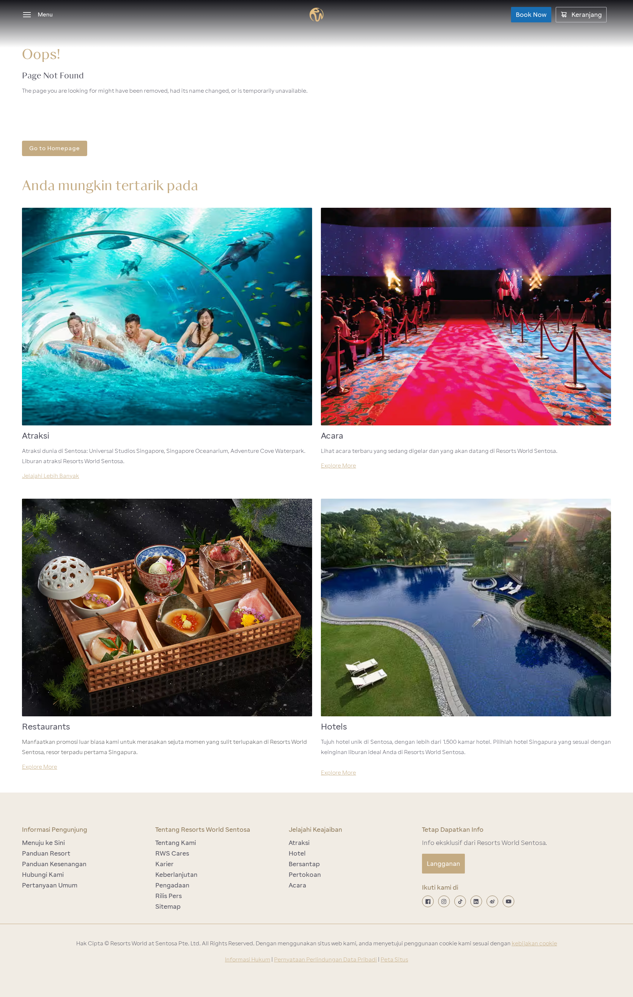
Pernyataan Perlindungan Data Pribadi (325, 959)
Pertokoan (305, 874)
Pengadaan (172, 885)
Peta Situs (394, 959)
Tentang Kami (175, 842)
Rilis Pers (168, 896)
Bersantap (304, 864)
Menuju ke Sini (43, 842)
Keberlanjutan (176, 874)
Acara (297, 885)
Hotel (297, 853)
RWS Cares (172, 853)
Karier (164, 864)
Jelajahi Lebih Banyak (50, 476)
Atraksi (299, 842)
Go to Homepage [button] (54, 148)
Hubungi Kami (43, 874)
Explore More (338, 465)
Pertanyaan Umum (49, 885)
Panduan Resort (46, 853)
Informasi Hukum (247, 959)
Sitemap (168, 906)
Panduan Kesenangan (54, 864)
